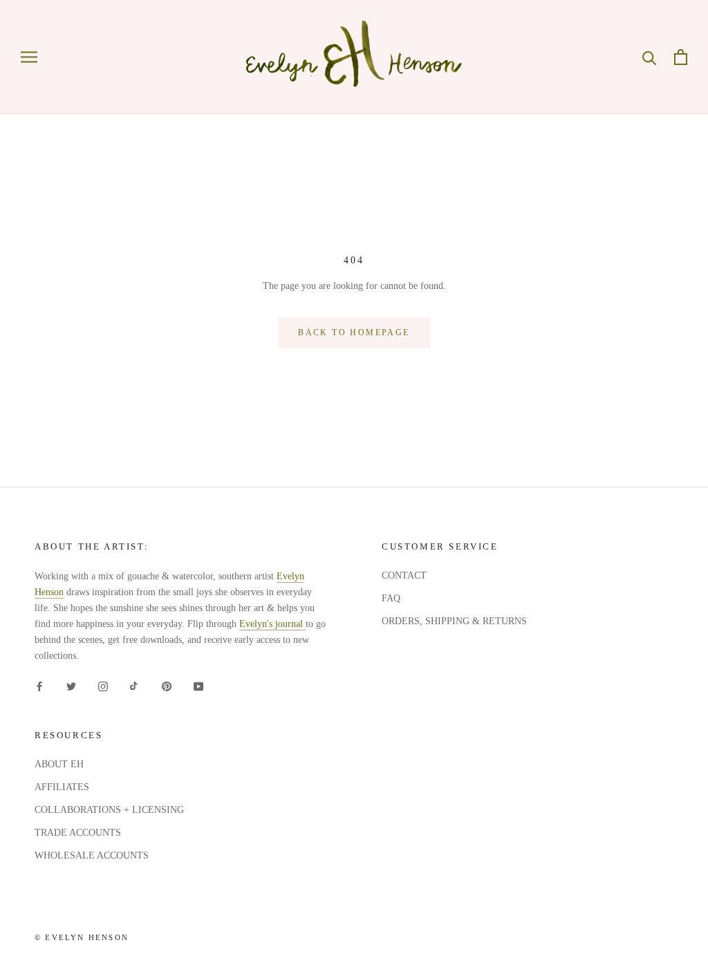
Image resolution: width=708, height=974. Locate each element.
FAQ (391, 598)
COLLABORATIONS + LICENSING (109, 810)
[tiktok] (135, 685)
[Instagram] (103, 685)
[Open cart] (680, 57)
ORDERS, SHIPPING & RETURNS (454, 621)
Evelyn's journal (272, 624)
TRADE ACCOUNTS (78, 832)
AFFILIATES (62, 787)
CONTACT (404, 575)
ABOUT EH (59, 764)
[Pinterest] (166, 685)
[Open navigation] (29, 57)
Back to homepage (353, 332)
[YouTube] (198, 685)
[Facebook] (39, 685)
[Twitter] (71, 685)
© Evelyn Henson (82, 937)
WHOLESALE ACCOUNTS (92, 855)
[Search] (649, 57)
